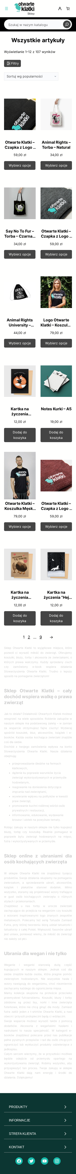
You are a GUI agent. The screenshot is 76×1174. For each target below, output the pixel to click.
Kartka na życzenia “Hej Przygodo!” (56, 597)
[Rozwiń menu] (6, 8)
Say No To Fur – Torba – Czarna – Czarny (19, 236)
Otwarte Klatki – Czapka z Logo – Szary (56, 236)
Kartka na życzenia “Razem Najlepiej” (20, 416)
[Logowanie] (60, 8)
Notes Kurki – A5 (56, 408)
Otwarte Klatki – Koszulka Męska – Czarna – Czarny (19, 511)
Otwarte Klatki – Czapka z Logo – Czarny (20, 147)
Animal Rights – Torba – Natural (56, 145)
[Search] (67, 24)
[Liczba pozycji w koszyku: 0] (68, 8)
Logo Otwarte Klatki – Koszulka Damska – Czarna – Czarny (56, 328)
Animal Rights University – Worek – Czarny (20, 325)
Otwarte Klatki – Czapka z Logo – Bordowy (56, 508)
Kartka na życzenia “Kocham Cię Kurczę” (20, 600)
